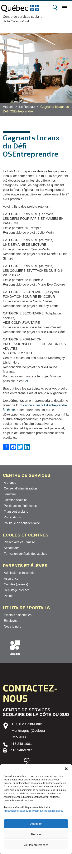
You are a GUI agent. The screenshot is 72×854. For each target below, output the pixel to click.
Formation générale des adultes (25, 553)
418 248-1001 (21, 744)
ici (26, 381)
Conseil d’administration (20, 488)
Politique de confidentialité (22, 523)
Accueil (8, 107)
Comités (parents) (16, 584)
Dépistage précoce (17, 590)
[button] (66, 769)
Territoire (10, 494)
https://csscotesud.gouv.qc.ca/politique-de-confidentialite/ (33, 811)
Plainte (8, 596)
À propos (10, 482)
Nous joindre (12, 626)
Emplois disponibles (17, 615)
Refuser (36, 834)
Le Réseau (27, 107)
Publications (12, 517)
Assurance (11, 578)
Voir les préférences (36, 844)
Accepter (36, 823)
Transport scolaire (16, 511)
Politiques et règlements (20, 505)
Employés (10, 620)
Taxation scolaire (15, 500)
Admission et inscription (20, 572)
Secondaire (12, 548)
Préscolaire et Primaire (19, 542)
